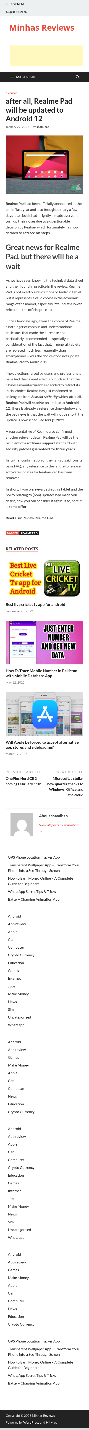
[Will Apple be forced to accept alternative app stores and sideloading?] (44, 715)
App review (17, 924)
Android (11, 93)
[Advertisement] (46, 55)
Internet (14, 978)
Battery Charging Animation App (34, 899)
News (12, 1001)
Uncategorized (19, 1017)
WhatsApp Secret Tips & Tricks (32, 891)
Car (11, 939)
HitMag (51, 1422)
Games (13, 970)
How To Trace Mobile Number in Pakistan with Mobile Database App (41, 673)
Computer (16, 947)
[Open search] (77, 77)
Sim (11, 1009)
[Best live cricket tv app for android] (44, 579)
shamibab (43, 127)
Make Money (18, 994)
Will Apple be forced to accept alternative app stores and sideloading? (42, 745)
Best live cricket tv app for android (35, 604)
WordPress (31, 1422)
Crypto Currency (21, 955)
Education (16, 962)
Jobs (11, 986)
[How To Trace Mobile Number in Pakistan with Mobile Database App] (44, 644)
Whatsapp (16, 1025)
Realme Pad (29, 533)
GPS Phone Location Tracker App (34, 857)
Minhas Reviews (41, 27)
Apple (12, 931)
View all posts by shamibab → (58, 828)
